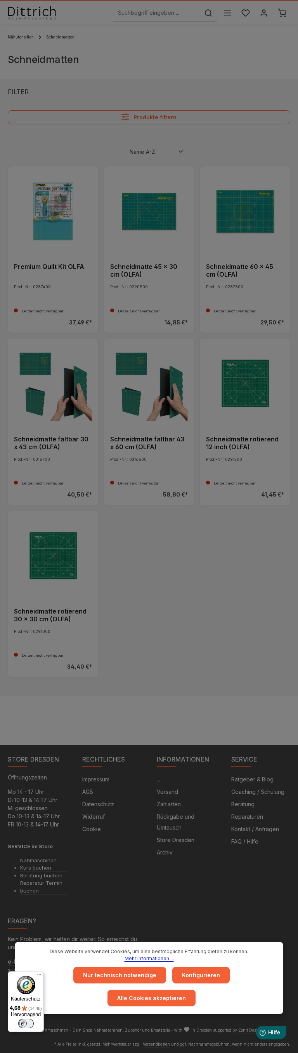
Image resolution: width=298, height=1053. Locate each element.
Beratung (243, 804)
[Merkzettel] (245, 13)
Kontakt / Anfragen (255, 829)
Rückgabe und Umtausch (175, 822)
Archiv (165, 852)
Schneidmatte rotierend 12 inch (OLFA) (242, 443)
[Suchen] (208, 13)
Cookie (91, 829)
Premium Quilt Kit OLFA (49, 266)
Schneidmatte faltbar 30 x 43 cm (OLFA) (51, 443)
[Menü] (227, 13)
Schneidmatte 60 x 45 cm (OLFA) (239, 270)
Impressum (95, 779)
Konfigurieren (201, 975)
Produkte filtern (154, 117)
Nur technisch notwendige (119, 975)
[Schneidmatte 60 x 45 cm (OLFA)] (245, 212)
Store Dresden (175, 840)
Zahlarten (169, 804)
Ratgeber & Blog (252, 779)
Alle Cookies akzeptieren (151, 998)
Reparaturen (247, 816)
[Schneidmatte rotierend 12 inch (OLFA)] (245, 384)
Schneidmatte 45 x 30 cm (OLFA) (143, 270)
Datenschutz (98, 804)
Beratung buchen (41, 875)
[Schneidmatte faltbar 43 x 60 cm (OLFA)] (149, 384)
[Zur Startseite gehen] (32, 13)
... (158, 779)
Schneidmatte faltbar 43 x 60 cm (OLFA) (147, 443)
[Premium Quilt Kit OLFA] (53, 212)
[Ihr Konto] (263, 13)
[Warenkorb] (282, 13)
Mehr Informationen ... (149, 958)
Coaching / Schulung (257, 791)
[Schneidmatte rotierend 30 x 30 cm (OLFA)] (53, 556)
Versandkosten (156, 1044)
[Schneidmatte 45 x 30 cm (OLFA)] (149, 212)
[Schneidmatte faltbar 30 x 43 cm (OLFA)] (53, 384)
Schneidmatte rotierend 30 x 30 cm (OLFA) (50, 615)
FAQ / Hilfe (244, 841)
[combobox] (156, 13)
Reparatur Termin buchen (41, 887)
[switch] (26, 1023)
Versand (167, 791)
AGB (87, 791)
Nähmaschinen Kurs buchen (38, 864)
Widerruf (93, 816)
